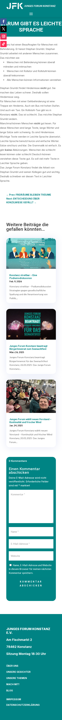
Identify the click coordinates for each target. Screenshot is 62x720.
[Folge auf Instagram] (3, 36)
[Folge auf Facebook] (3, 21)
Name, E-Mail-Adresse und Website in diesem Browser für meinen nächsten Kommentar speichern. (30, 569)
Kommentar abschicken (31, 583)
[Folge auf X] (3, 29)
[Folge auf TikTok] (3, 44)
